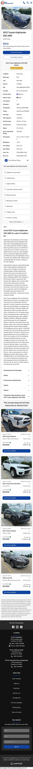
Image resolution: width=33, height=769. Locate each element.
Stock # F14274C (7, 434)
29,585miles (26, 533)
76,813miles (26, 439)
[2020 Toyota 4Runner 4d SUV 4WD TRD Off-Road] (16, 420)
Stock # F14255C (7, 528)
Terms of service (16, 712)
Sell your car (16, 693)
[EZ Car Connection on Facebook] (12, 627)
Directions (16, 688)
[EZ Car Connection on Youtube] (17, 627)
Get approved (16, 698)
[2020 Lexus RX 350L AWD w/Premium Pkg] (16, 562)
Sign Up (16, 746)
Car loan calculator (16, 702)
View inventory (16, 678)
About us (16, 683)
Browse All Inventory (16, 52)
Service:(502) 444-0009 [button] (18, 646)
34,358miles (26, 486)
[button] (24, 2)
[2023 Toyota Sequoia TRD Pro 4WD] (16, 514)
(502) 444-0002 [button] (18, 656)
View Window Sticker (14, 160)
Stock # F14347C (7, 575)
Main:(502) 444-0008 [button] (18, 643)
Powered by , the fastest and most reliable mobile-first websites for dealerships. (16, 759)
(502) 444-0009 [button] (18, 666)
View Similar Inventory (16, 57)
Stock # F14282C (7, 481)
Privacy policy (16, 707)
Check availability (11, 451)
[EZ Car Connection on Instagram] (21, 627)
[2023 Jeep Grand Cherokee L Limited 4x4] (16, 467)
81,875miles (26, 580)
